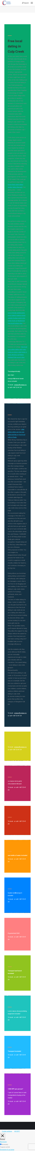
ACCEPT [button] (17, 1131)
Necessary (4, 1144)
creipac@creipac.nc (20, 385)
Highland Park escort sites (16, 357)
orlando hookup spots (15, 318)
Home (10, 184)
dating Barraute (17, 187)
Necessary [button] (3, 1142)
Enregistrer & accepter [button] (7, 1150)
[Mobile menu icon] (32, 3)
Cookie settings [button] (7, 1131)
